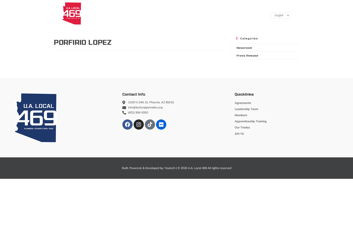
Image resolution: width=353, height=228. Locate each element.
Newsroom (244, 47)
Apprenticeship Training (152, 13)
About (92, 13)
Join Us (233, 13)
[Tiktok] (150, 124)
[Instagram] (139, 124)
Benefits (213, 13)
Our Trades (186, 13)
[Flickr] (161, 124)
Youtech (169, 168)
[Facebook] (127, 124)
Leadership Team (246, 109)
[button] (252, 13)
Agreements (243, 103)
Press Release (247, 55)
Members (115, 13)
